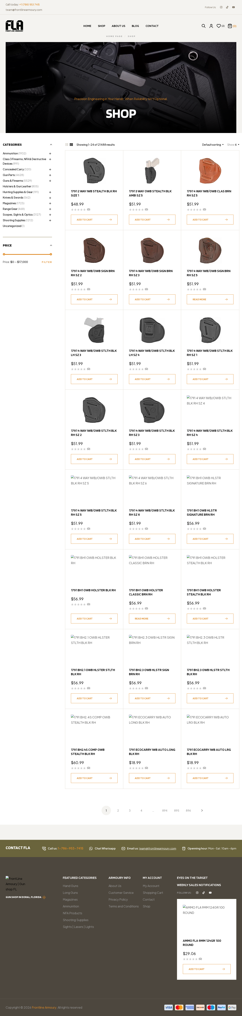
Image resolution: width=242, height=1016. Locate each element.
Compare (113, 179)
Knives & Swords (13, 197)
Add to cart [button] (85, 219)
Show (230, 144)
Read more (199, 299)
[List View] (66, 144)
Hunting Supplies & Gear (18, 192)
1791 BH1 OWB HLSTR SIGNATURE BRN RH (202, 512)
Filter (47, 262)
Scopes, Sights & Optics (18, 214)
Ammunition (10, 153)
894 (165, 810)
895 (176, 810)
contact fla (18, 847)
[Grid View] (71, 144)
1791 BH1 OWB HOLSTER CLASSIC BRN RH (146, 592)
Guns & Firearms (13, 180)
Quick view (113, 170)
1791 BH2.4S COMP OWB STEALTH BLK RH (88, 752)
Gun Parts (9, 175)
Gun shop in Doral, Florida (23, 897)
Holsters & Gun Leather (17, 186)
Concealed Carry (13, 169)
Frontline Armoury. (44, 1007)
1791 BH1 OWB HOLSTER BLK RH (93, 590)
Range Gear (10, 208)
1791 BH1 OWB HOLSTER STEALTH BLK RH (204, 592)
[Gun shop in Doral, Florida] (44, 897)
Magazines (9, 203)
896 (188, 810)
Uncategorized (12, 226)
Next (199, 810)
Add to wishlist (113, 161)
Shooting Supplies (14, 220)
